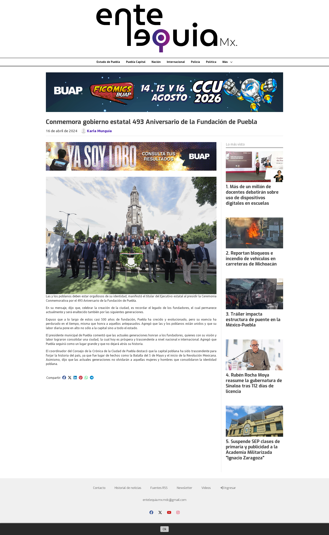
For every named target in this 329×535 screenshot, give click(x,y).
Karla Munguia (99, 131)
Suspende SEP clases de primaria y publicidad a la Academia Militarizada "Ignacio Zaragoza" (253, 450)
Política (211, 62)
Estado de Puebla (108, 62)
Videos (206, 488)
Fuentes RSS (159, 488)
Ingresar (230, 488)
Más (225, 62)
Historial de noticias (128, 488)
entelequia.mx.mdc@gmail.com (164, 500)
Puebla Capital (135, 62)
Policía (195, 62)
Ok (164, 529)
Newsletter (184, 488)
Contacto (99, 488)
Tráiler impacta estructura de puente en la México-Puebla (253, 319)
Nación (156, 62)
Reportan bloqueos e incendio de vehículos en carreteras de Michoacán (251, 258)
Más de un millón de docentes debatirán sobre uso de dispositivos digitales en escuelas (252, 195)
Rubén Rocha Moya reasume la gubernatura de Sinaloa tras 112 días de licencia (254, 383)
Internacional (176, 62)
